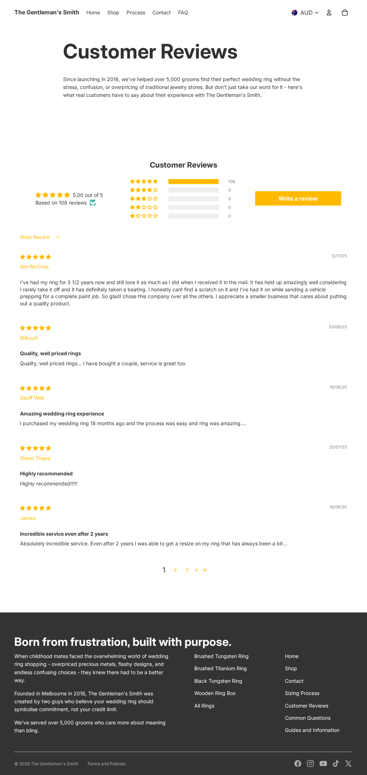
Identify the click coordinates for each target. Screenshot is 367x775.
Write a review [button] (298, 198)
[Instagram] (310, 763)
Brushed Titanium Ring (220, 668)
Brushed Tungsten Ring (221, 656)
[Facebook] (298, 763)
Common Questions (307, 718)
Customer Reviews (306, 706)
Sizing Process (302, 693)
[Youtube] (323, 763)
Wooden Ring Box (215, 693)
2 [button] (175, 570)
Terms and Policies (106, 763)
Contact (294, 681)
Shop (291, 668)
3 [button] (187, 570)
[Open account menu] (329, 12)
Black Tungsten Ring (218, 681)
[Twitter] (348, 763)
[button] (144, 181)
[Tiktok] (336, 763)
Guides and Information (312, 730)
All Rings (204, 706)
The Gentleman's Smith (54, 763)
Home (292, 656)
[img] (35, 257)
